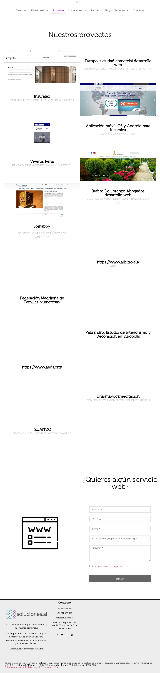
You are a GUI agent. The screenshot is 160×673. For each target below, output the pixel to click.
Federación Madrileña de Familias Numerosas (42, 300)
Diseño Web (38, 10)
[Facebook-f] (67, 635)
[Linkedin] (71, 635)
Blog (107, 10)
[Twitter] (62, 635)
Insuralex (42, 96)
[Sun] (57, 635)
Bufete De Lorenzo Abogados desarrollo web (118, 193)
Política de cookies (50, 667)
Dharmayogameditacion (118, 396)
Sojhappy (42, 226)
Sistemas (21, 10)
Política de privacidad (116, 566)
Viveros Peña (42, 161)
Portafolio (58, 10)
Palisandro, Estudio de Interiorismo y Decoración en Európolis (118, 334)
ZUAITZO (42, 429)
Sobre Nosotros (77, 10)
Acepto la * (111, 566)
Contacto (138, 10)
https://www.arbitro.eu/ (118, 262)
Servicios (120, 10)
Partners (96, 10)
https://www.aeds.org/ (42, 367)
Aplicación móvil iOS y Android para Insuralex (118, 127)
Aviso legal (33, 667)
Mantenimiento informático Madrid (26, 648)
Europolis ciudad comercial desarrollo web (118, 62)
